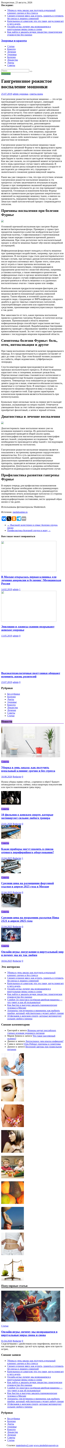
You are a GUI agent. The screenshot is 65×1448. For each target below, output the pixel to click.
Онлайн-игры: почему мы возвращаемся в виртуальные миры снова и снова (29, 28)
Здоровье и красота (14, 40)
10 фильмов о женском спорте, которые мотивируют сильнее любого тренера (27, 816)
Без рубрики (13, 694)
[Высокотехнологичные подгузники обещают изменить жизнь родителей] (28, 667)
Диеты (10, 62)
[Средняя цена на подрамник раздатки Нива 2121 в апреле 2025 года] (11, 906)
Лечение (11, 51)
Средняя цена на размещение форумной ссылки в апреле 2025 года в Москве (27, 885)
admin (16, 94)
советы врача (36, 94)
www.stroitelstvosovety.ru (46, 1445)
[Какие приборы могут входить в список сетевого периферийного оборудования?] (11, 838)
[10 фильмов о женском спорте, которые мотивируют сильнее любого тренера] (11, 804)
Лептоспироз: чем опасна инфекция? (44, 1041)
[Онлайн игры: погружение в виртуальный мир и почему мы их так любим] (11, 940)
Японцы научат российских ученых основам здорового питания (31, 1031)
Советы (11, 65)
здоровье (23, 94)
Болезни (11, 57)
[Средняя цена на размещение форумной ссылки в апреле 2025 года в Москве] (11, 872)
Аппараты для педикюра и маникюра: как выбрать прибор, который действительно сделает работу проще (35, 1012)
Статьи (11, 46)
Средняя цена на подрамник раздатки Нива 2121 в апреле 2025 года (30, 919)
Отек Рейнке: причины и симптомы (42, 1044)
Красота (11, 49)
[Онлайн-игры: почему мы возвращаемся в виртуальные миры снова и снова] (30, 1320)
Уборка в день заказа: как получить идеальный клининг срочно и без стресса (31, 11)
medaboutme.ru (20, 512)
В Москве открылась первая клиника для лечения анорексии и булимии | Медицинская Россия (31, 580)
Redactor (17, 776)
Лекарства (12, 60)
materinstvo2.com (24, 1445)
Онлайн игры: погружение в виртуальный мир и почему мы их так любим (32, 953)
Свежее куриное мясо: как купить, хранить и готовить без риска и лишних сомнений (35, 17)
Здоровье (12, 54)
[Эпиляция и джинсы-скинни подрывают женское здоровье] (28, 621)
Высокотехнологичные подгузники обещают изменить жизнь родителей (30, 675)
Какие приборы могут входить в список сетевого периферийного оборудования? (27, 850)
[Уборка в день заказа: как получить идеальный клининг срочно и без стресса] (30, 756)
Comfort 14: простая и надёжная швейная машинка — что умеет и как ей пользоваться (34, 1001)
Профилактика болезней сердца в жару (29, 530)
